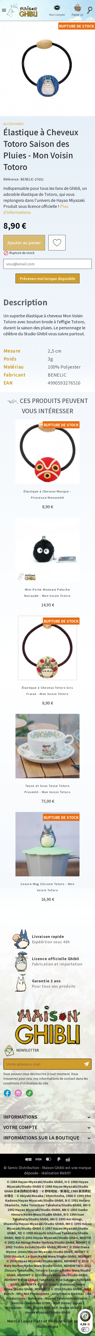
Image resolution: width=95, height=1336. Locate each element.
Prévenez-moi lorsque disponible (47, 278)
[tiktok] (29, 1093)
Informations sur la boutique (41, 1137)
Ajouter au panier (24, 242)
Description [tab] (25, 302)
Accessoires (13, 124)
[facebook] (7, 1093)
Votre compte (20, 1127)
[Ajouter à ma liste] (57, 242)
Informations (20, 1117)
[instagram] (18, 1093)
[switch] (85, 1329)
